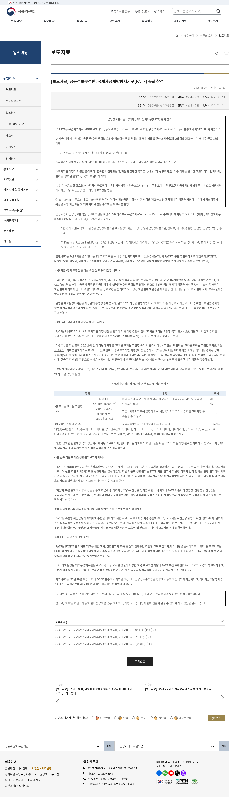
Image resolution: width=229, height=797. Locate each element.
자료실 (7, 241)
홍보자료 (8, 169)
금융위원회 (180, 21)
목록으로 (140, 661)
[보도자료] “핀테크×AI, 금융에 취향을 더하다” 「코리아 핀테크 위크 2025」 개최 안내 (95, 691)
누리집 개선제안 (14, 780)
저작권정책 (41, 774)
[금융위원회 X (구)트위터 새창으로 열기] (177, 773)
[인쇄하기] (226, 54)
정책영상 (11, 158)
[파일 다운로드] (153, 630)
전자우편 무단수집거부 (18, 774)
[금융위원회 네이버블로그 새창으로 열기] (165, 773)
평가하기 (216, 718)
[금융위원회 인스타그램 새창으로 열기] (183, 773)
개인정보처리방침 (42, 768)
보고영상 (11, 112)
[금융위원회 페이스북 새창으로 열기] (159, 773)
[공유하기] (216, 54)
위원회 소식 (10, 78)
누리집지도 (57, 774)
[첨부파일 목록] (222, 621)
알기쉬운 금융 (122, 11)
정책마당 (81, 21)
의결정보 (8, 179)
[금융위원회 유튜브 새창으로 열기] (171, 773)
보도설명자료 (13, 101)
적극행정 (147, 21)
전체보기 (212, 21)
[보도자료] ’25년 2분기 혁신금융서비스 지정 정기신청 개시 (178, 689)
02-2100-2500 (105, 773)
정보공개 (114, 21)
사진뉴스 (11, 147)
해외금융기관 (11, 220)
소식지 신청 (34, 780)
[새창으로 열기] (164, 781)
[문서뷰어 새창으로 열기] (147, 630)
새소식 (9, 135)
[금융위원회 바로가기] (21, 11)
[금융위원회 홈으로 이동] (177, 35)
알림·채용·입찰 (15, 124)
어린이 (161, 11)
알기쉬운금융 (11, 210)
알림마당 (16, 21)
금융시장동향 (11, 200)
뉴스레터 (8, 231)
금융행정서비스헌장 (16, 768)
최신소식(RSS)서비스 (17, 785)
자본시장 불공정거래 (15, 190)
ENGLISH (143, 11)
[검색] (218, 11)
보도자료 (11, 89)
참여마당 (49, 21)
